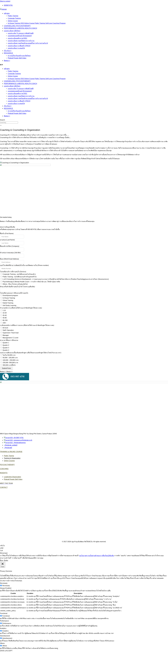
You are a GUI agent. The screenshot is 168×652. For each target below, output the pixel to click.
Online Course (13, 21)
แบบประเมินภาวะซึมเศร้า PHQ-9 (19, 46)
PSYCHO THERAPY (7, 464)
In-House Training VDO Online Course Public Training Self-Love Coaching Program (37, 23)
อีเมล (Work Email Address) (9, 259)
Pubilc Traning (9, 456)
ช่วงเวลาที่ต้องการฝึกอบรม (9, 340)
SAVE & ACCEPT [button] (6, 651)
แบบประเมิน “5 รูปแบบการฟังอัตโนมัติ (20, 33)
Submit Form (6, 368)
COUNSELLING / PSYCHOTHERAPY (17, 26)
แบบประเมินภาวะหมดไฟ (16, 48)
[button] (84, 64)
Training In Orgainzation (12, 458)
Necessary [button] (3, 583)
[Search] (1, 125)
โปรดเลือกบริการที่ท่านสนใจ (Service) (13, 271)
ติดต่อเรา (7, 60)
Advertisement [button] (5, 636)
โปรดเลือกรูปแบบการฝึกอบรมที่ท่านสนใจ (14, 293)
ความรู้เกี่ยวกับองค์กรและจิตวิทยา (19, 55)
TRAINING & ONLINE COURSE (11, 451)
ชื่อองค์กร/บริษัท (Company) (9, 246)
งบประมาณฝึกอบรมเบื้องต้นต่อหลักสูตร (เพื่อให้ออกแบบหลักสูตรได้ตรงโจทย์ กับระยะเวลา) (30, 352)
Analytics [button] (3, 628)
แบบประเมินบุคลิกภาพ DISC (17, 38)
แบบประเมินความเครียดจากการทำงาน (21, 40)
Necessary (6, 585)
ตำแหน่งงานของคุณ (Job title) (10, 252)
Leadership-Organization (12, 477)
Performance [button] (4, 621)
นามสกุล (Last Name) (7, 240)
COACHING (4, 469)
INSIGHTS (3, 473)
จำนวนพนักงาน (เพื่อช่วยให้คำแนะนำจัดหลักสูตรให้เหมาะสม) (21, 308)
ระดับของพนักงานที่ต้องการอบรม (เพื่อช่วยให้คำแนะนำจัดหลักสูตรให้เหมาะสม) (27, 325)
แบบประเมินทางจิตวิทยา (12, 31)
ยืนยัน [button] (6, 560)
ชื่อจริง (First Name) (7, 233)
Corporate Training (14, 18)
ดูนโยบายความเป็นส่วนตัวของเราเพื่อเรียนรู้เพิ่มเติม (96, 555)
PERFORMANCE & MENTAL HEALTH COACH (20, 28)
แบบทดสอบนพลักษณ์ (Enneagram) (20, 36)
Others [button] (2, 643)
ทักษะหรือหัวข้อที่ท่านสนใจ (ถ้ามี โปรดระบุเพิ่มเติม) (17, 286)
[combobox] (9, 123)
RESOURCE (8, 53)
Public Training (13, 16)
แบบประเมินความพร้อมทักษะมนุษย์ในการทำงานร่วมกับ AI (28, 43)
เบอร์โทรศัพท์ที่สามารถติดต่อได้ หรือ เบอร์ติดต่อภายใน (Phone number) (24, 265)
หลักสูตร (7, 13)
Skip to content (5, 1)
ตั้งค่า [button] (2, 560)
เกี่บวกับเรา (7, 50)
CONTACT (4, 487)
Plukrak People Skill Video (17, 58)
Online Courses (9, 461)
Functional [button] (3, 613)
